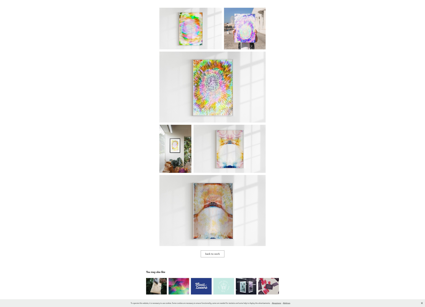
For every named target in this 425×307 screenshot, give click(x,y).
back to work (212, 254)
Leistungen (17, 3)
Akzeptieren (276, 303)
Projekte (41, 3)
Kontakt (51, 3)
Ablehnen (286, 303)
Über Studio (30, 3)
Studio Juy (338, 4)
